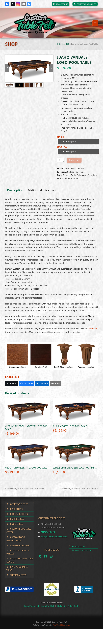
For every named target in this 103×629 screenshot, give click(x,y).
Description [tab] (15, 190)
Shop (66, 44)
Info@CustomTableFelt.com (54, 536)
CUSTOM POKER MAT (20, 545)
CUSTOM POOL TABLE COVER (18, 530)
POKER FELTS (16, 509)
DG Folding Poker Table (68, 606)
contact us (92, 328)
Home (60, 44)
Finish (60, 137)
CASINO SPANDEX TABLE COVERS (19, 560)
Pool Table (73, 178)
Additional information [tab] (43, 190)
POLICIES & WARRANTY (83, 550)
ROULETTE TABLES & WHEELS (17, 552)
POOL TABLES (16, 524)
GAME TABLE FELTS (19, 504)
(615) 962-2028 (48, 532)
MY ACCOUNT (80, 547)
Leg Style (62, 146)
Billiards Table (69, 175)
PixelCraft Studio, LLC (61, 625)
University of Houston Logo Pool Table (24, 488)
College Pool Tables (76, 172)
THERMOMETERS (18, 575)
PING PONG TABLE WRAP (17, 569)
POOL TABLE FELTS (19, 514)
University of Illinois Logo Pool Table (78, 488)
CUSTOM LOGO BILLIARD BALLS (15, 539)
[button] (95, 23)
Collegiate (81, 175)
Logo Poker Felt (31, 606)
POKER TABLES (17, 519)
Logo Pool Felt (48, 606)
